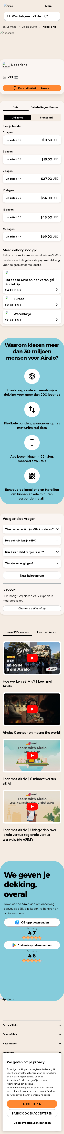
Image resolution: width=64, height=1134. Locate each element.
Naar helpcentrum (32, 575)
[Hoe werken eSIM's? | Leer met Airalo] (32, 658)
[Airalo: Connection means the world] (32, 709)
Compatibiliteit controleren (34, 88)
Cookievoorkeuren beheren (32, 1122)
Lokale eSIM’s (29, 26)
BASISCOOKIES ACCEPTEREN (32, 1113)
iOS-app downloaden (35, 922)
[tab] (16, 107)
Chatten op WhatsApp (32, 608)
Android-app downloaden (34, 945)
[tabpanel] (32, 176)
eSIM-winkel (10, 26)
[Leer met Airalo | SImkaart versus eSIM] (32, 755)
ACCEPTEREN (32, 1104)
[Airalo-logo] (11, 6)
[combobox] (32, 16)
